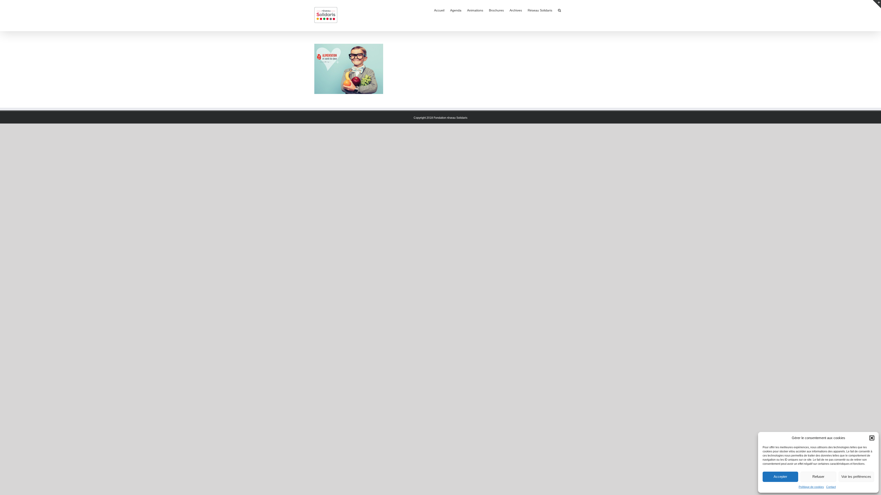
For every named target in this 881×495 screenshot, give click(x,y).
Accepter (780, 476)
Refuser (818, 476)
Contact (831, 487)
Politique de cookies (811, 487)
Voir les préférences (856, 476)
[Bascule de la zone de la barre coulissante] (877, 4)
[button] (872, 438)
